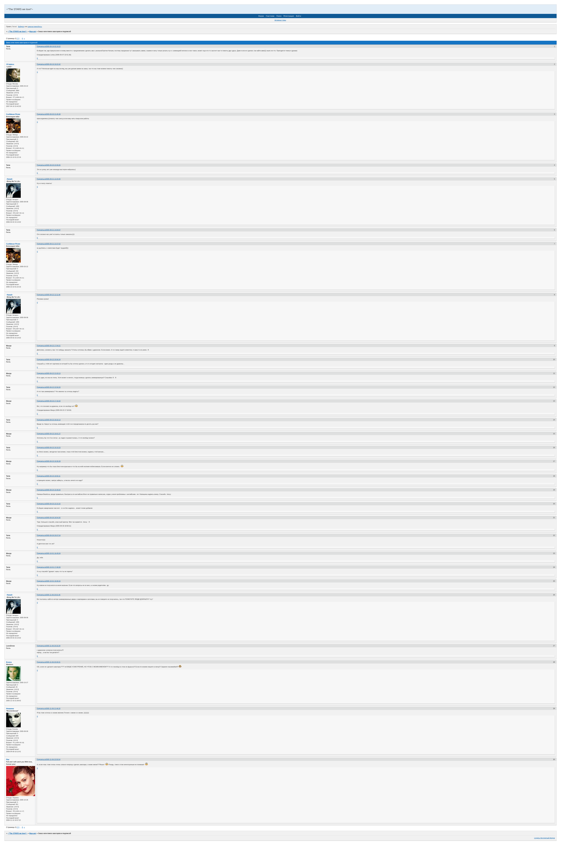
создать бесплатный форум (544, 838)
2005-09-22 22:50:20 (53, 387)
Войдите (21, 26)
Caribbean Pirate (13, 114)
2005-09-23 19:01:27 (53, 434)
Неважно (10, 709)
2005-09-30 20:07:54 (53, 535)
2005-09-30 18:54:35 (53, 517)
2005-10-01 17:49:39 (53, 567)
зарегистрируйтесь (35, 26)
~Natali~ (9, 179)
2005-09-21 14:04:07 (53, 230)
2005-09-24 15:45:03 (53, 490)
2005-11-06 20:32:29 (53, 646)
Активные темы (280, 20)
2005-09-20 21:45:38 (53, 114)
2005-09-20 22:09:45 (53, 165)
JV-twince (10, 64)
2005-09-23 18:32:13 (53, 420)
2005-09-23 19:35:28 (53, 461)
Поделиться (41, 46)
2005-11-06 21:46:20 (53, 708)
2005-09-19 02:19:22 (53, 46)
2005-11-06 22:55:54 (53, 759)
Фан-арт (32, 32)
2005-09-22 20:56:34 (53, 359)
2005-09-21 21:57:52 (53, 244)
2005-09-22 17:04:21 (53, 346)
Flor (7, 760)
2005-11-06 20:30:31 (53, 662)
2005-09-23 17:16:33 (53, 401)
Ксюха (9, 662)
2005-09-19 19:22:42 (53, 64)
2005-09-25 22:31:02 (53, 504)
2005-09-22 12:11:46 (53, 295)
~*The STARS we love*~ (17, 32)
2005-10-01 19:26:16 (53, 581)
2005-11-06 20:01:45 (53, 595)
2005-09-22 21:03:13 (53, 373)
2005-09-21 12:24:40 (53, 179)
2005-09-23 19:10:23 (53, 447)
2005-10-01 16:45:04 (53, 553)
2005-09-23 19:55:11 (53, 476)
